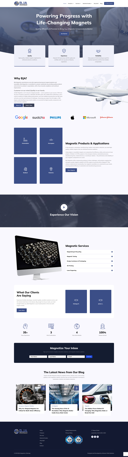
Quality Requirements (71, 430)
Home (41, 430)
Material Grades (44, 438)
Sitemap (28, 453)
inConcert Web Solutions (108, 453)
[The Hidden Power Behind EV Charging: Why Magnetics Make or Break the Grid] (97, 397)
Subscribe (89, 356)
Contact (42, 445)
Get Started (64, 33)
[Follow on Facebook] (92, 437)
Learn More (22, 310)
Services (42, 435)
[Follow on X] (95, 437)
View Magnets (71, 170)
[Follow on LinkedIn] (98, 437)
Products (42, 433)
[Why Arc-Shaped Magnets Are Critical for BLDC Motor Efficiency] (31, 397)
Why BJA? (42, 440)
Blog (41, 443)
